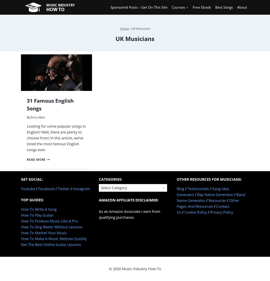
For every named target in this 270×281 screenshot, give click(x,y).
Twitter (64, 188)
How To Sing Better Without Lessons (51, 226)
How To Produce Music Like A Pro (49, 221)
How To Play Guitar (37, 215)
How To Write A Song (39, 209)
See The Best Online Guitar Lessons (51, 244)
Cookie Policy (195, 212)
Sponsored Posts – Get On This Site (139, 7)
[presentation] (56, 72)
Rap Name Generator (215, 194)
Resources (217, 200)
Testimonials (198, 188)
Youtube (28, 188)
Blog (180, 188)
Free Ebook (202, 7)
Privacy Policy (221, 212)
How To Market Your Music (44, 232)
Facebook (46, 188)
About (242, 7)
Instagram (81, 188)
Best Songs (224, 7)
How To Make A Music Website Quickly (54, 238)
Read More (38, 160)
